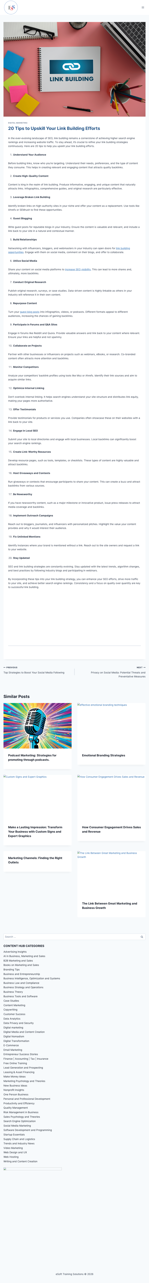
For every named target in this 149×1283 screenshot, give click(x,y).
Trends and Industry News (18, 1143)
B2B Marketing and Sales (18, 960)
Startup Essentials (14, 1134)
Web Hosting (10, 1156)
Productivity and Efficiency (18, 1103)
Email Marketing (12, 1049)
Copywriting (10, 1009)
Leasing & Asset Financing (18, 1072)
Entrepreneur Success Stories (20, 1054)
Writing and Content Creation (20, 1161)
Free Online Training (15, 1063)
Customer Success (14, 1014)
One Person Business (15, 1094)
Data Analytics (11, 1018)
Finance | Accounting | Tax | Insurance (25, 1058)
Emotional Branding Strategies (103, 755)
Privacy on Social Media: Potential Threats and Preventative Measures (118, 672)
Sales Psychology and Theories (21, 1116)
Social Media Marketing (17, 1125)
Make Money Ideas (14, 1076)
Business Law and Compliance (21, 982)
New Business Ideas (15, 1085)
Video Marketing (13, 1148)
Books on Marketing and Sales (21, 965)
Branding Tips (11, 969)
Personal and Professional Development (26, 1098)
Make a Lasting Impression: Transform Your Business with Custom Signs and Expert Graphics (35, 831)
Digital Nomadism (13, 1036)
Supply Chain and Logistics (19, 1139)
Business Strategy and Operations (23, 987)
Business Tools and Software (20, 996)
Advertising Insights (15, 951)
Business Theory (13, 991)
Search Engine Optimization (19, 1121)
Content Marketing (14, 1005)
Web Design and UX (15, 1152)
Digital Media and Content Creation (24, 1031)
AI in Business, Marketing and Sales (24, 956)
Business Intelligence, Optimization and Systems (31, 978)
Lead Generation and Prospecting (23, 1067)
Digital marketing (17, 123)
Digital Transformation (16, 1041)
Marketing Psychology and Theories (24, 1081)
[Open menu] (143, 7)
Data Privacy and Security (18, 1023)
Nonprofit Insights (13, 1090)
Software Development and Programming (27, 1130)
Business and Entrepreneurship (21, 974)
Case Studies (11, 1000)
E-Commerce (11, 1045)
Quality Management (15, 1107)
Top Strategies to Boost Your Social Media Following (33, 670)
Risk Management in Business (20, 1112)
